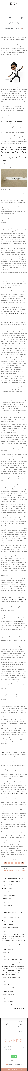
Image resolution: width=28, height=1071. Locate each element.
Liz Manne (3, 99)
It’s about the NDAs (5, 752)
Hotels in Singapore (13, 981)
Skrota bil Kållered (12, 984)
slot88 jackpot (11, 895)
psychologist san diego (14, 1005)
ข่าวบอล (10, 898)
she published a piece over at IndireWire (15, 121)
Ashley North (12, 89)
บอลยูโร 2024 (11, 949)
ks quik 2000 (11, 988)
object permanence (19, 621)
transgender (11, 647)
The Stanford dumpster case (19, 599)
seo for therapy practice (14, 977)
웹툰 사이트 (10, 902)
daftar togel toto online (14, 921)
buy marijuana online (13, 927)
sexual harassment (13, 322)
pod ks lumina (11, 931)
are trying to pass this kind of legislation (15, 793)
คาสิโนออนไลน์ (11, 888)
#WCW (24, 28)
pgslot (9, 908)
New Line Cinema (14, 278)
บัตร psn (10, 998)
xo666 (9, 952)
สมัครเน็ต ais (11, 991)
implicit (15, 681)
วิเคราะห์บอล (11, 994)
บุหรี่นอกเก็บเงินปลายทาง (13, 917)
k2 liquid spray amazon (13, 891)
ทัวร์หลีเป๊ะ (10, 885)
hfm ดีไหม (10, 1001)
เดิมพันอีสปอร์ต (11, 956)
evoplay (10, 905)
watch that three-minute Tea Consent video (15, 313)
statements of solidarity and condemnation (11, 780)
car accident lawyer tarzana (15, 959)
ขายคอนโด (10, 924)
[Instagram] (5, 1030)
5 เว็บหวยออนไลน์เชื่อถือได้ (14, 881)
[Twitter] (8, 1030)
